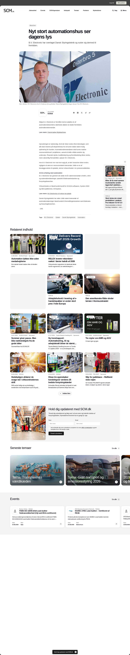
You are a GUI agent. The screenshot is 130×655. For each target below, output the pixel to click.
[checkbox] (49, 428)
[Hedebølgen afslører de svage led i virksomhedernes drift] (28, 370)
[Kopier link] (89, 112)
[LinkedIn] (78, 113)
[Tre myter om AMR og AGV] (102, 328)
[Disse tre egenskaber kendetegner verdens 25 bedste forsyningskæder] (65, 370)
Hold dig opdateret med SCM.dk (63, 652)
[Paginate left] (11, 470)
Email (76, 420)
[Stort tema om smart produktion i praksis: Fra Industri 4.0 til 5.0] (115, 202)
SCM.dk (50, 113)
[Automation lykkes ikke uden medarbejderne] (28, 251)
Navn (50, 420)
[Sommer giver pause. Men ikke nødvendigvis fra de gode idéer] (28, 331)
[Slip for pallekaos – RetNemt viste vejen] (102, 369)
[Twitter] (82, 113)
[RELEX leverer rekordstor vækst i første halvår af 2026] (65, 251)
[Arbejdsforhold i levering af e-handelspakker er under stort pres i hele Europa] (65, 289)
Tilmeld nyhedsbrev (56, 433)
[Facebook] (74, 113)
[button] (125, 161)
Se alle (114, 448)
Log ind (111, 3)
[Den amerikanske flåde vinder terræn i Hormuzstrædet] (102, 288)
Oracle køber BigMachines (56, 132)
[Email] (86, 113)
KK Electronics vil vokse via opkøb (59, 193)
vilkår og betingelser (86, 427)
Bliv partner (121, 3)
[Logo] (9, 10)
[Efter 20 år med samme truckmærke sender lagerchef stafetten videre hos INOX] (115, 178)
